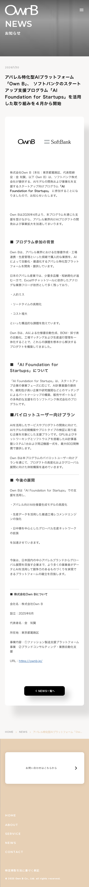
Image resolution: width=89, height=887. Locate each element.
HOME (9, 731)
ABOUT (11, 825)
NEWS (23, 731)
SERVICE (13, 834)
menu (81, 9)
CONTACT (14, 852)
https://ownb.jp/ (30, 661)
